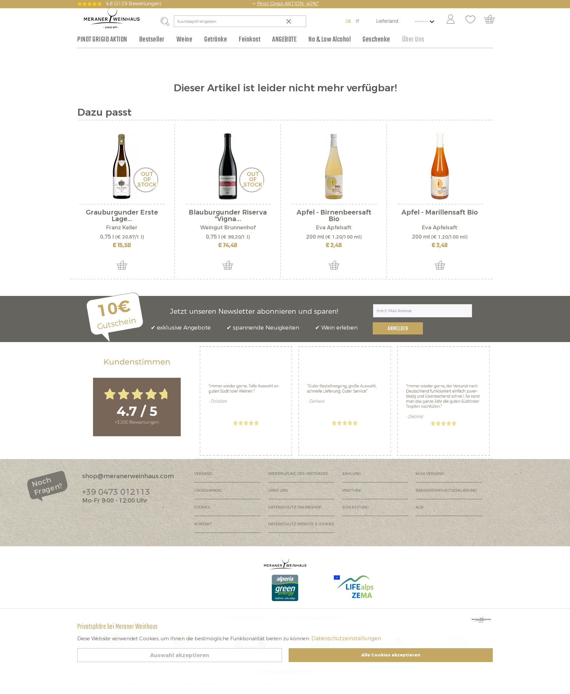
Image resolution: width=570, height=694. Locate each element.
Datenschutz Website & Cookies (301, 524)
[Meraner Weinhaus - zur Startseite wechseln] (111, 17)
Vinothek (351, 490)
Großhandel (208, 490)
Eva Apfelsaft (334, 227)
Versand (203, 473)
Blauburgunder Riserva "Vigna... (228, 215)
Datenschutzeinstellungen (346, 638)
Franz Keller (122, 227)
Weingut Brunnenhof (228, 227)
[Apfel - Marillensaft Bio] (440, 166)
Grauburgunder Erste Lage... (122, 215)
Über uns (278, 490)
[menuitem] (450, 19)
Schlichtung (355, 507)
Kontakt (203, 524)
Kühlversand (430, 473)
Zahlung (351, 473)
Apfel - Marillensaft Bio (439, 213)
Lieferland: (387, 21)
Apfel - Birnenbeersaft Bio (334, 215)
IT (357, 21)
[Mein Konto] (450, 19)
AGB (420, 507)
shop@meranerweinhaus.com (128, 476)
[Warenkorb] (493, 19)
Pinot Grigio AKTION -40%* (288, 4)
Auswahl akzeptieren (179, 655)
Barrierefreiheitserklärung (446, 490)
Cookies (202, 507)
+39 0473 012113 (116, 492)
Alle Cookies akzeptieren (390, 655)
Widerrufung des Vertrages (298, 473)
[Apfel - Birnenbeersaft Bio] (334, 166)
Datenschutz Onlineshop (294, 507)
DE (348, 21)
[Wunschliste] (470, 19)
